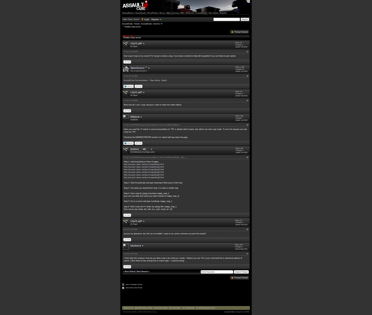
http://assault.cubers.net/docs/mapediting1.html (144, 164)
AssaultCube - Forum (131, 24)
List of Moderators (188, 308)
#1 (247, 51)
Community (201, 13)
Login (146, 19)
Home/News (128, 13)
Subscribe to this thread (134, 288)
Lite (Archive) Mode (161, 308)
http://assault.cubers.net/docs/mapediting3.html (144, 169)
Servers (156, 24)
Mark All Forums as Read (143, 308)
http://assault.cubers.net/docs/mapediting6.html (144, 177)
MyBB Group (152, 312)
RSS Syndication (175, 308)
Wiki (169, 13)
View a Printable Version (134, 284)
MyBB (134, 312)
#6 (247, 229)
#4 (247, 125)
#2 (247, 76)
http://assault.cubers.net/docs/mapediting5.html (144, 175)
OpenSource (137, 68)
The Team (213, 13)
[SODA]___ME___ (140, 149)
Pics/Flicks (152, 13)
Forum (175, 13)
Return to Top (128, 308)
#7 (247, 254)
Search (223, 13)
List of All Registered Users (205, 308)
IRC (182, 13)
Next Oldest (130, 271)
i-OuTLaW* (136, 43)
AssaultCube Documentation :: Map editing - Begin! (145, 80)
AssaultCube (146, 24)
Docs (162, 13)
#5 (247, 157)
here (160, 137)
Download (140, 13)
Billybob (135, 117)
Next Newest (142, 271)
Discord (190, 13)
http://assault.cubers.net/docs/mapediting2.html (144, 167)
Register (155, 19)
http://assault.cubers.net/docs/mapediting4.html (144, 172)
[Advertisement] (186, 298)
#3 (247, 100)
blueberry (135, 245)
